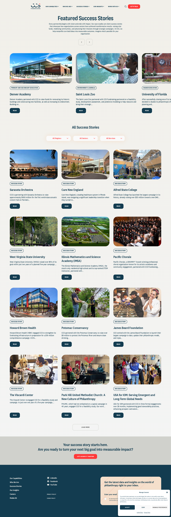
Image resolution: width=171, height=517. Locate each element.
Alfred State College (125, 190)
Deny (143, 507)
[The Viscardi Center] (34, 369)
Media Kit (13, 498)
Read (15, 111)
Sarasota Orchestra (21, 190)
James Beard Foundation (128, 328)
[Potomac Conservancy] (85, 302)
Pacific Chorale (122, 257)
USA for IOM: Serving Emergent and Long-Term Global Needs (134, 397)
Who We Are (14, 482)
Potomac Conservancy (75, 328)
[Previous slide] (81, 42)
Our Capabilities (16, 478)
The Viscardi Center (21, 395)
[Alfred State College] (137, 164)
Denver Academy (20, 94)
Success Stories (16, 486)
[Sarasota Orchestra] (34, 164)
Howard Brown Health (23, 328)
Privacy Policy (147, 512)
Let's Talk (134, 6)
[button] (167, 492)
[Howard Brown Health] (34, 302)
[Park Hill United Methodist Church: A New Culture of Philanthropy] (85, 369)
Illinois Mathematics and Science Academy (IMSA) (81, 259)
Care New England (72, 190)
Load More (85, 427)
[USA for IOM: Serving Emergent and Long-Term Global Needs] (137, 369)
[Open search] (125, 6)
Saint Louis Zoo (85, 94)
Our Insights (14, 490)
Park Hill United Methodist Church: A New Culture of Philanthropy (83, 397)
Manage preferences (160, 507)
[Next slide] (89, 42)
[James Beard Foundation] (137, 302)
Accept (127, 507)
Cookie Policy (140, 512)
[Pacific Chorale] (137, 231)
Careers (13, 494)
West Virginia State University (28, 257)
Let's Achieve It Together (85, 456)
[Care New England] (85, 164)
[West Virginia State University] (34, 231)
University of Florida (154, 94)
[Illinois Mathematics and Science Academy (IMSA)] (85, 231)
